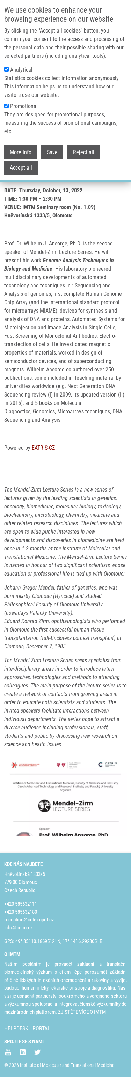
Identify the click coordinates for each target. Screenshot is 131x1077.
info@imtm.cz (18, 928)
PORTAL (41, 1028)
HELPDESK (16, 1028)
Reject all (83, 152)
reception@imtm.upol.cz (29, 919)
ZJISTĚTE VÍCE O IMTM (82, 1012)
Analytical (21, 69)
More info (20, 152)
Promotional (24, 106)
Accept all (21, 167)
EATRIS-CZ (43, 447)
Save (52, 152)
